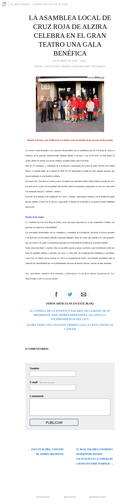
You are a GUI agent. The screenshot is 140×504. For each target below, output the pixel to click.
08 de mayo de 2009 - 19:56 (69, 60)
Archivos (70, 497)
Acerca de (43, 497)
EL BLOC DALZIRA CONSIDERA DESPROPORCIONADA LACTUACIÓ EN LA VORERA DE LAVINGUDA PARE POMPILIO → (94, 456)
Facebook (56, 294)
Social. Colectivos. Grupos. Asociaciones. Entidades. (70, 66)
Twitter (70, 294)
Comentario (37, 396)
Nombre (34, 368)
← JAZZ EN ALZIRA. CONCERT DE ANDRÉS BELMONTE (46, 451)
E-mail (42, 382)
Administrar (97, 497)
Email (83, 294)
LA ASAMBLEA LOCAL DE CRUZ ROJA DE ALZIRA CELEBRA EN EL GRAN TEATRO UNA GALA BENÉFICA (70, 35)
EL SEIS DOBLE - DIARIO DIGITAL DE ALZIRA (39, 4)
